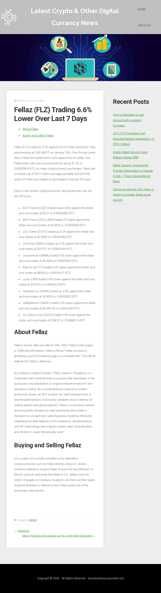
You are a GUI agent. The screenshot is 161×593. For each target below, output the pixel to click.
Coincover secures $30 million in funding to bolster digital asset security (133, 195)
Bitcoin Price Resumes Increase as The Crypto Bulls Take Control (57, 535)
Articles (144, 25)
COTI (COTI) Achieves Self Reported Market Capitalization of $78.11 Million (133, 139)
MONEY (33, 520)
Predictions (23, 530)
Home (141, 9)
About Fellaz (30, 129)
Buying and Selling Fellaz (38, 135)
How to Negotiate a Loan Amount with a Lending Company (128, 120)
